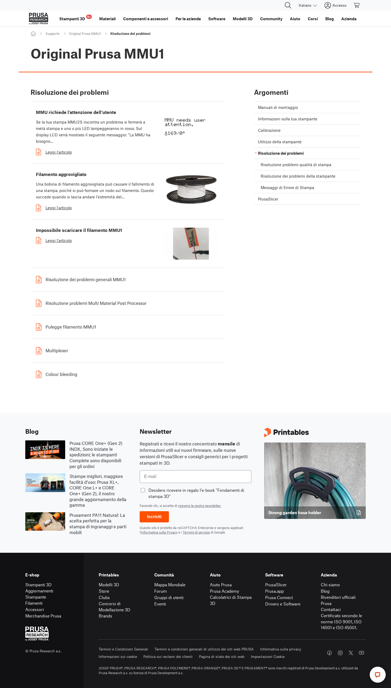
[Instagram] (340, 653)
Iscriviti (154, 516)
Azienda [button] (348, 18)
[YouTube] (361, 653)
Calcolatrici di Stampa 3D (231, 600)
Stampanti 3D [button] (75, 18)
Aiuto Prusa (221, 584)
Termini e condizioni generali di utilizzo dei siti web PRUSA (204, 649)
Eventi (160, 603)
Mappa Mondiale (169, 584)
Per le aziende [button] (188, 18)
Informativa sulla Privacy (159, 532)
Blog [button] (329, 18)
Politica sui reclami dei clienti (168, 656)
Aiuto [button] (295, 18)
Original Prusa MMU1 (85, 33)
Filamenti (34, 602)
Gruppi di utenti (169, 597)
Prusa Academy (224, 590)
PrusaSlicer (276, 584)
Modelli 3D (109, 584)
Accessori (34, 609)
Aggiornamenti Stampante (39, 593)
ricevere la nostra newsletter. (199, 505)
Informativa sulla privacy (280, 649)
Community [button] (271, 18)
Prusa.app (274, 590)
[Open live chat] (378, 675)
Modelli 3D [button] (243, 18)
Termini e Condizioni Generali (123, 649)
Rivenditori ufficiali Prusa (338, 600)
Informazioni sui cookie (118, 656)
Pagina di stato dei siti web (221, 656)
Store (104, 590)
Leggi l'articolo (58, 152)
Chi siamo (330, 584)
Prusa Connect (279, 597)
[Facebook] (329, 653)
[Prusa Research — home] (38, 18)
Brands (105, 615)
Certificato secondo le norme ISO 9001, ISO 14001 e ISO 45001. (341, 621)
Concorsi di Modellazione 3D (114, 606)
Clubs (104, 597)
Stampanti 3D (38, 584)
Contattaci (331, 609)
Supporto (52, 33)
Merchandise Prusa (43, 615)
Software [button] (216, 18)
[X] (351, 653)
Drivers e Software (282, 603)
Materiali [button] (107, 18)
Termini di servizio (196, 532)
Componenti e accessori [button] (145, 18)
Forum (160, 590)
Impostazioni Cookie (268, 656)
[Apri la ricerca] (288, 5)
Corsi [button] (313, 18)
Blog (325, 590)
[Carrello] (357, 5)
